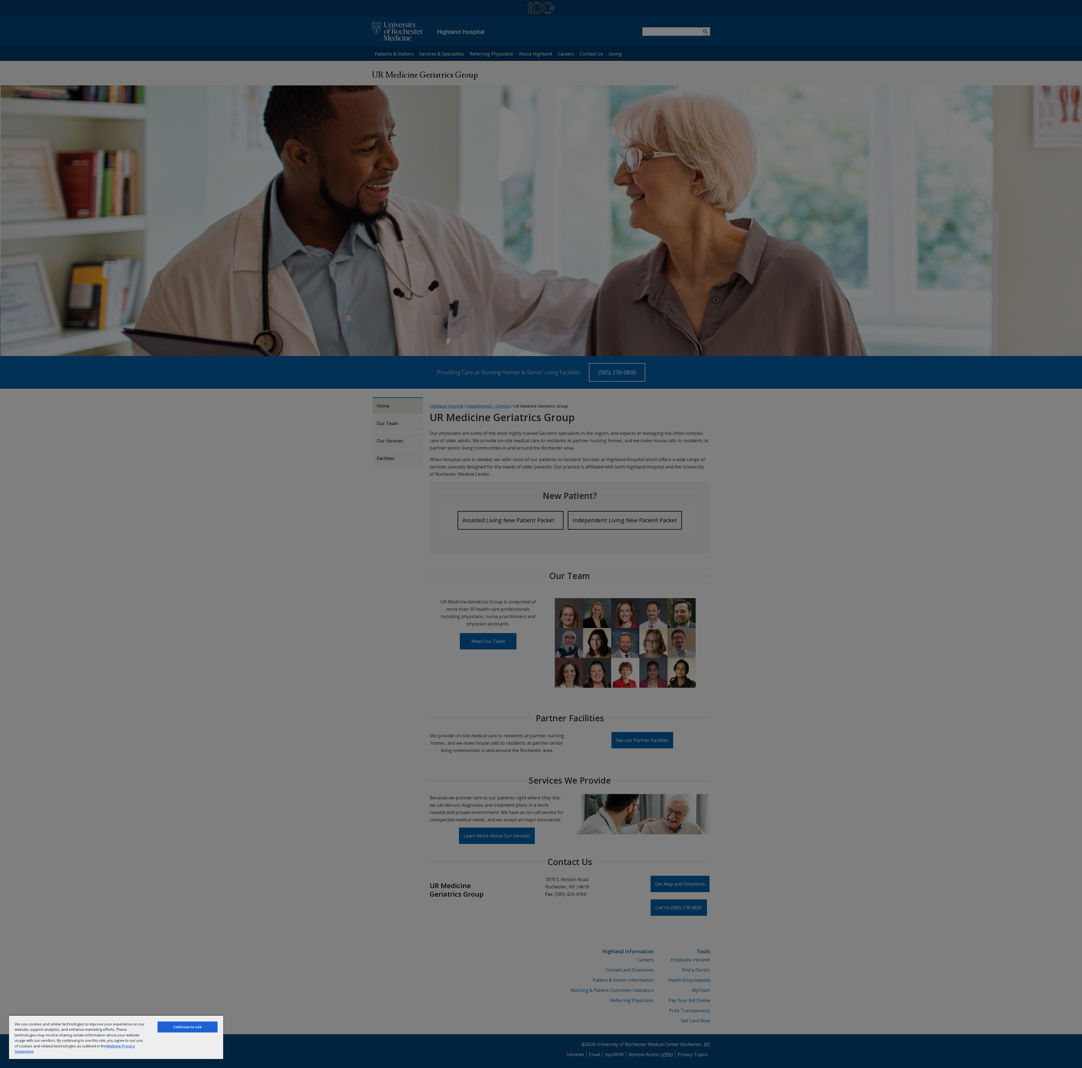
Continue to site (187, 1026)
